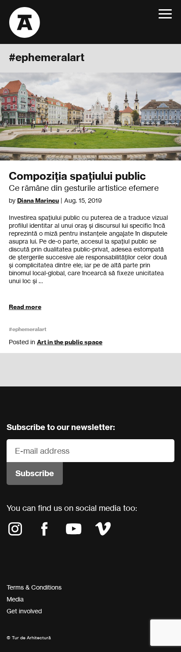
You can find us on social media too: (72, 508)
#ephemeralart (28, 329)
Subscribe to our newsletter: (61, 427)
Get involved (24, 611)
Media (15, 599)
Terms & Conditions (34, 587)
